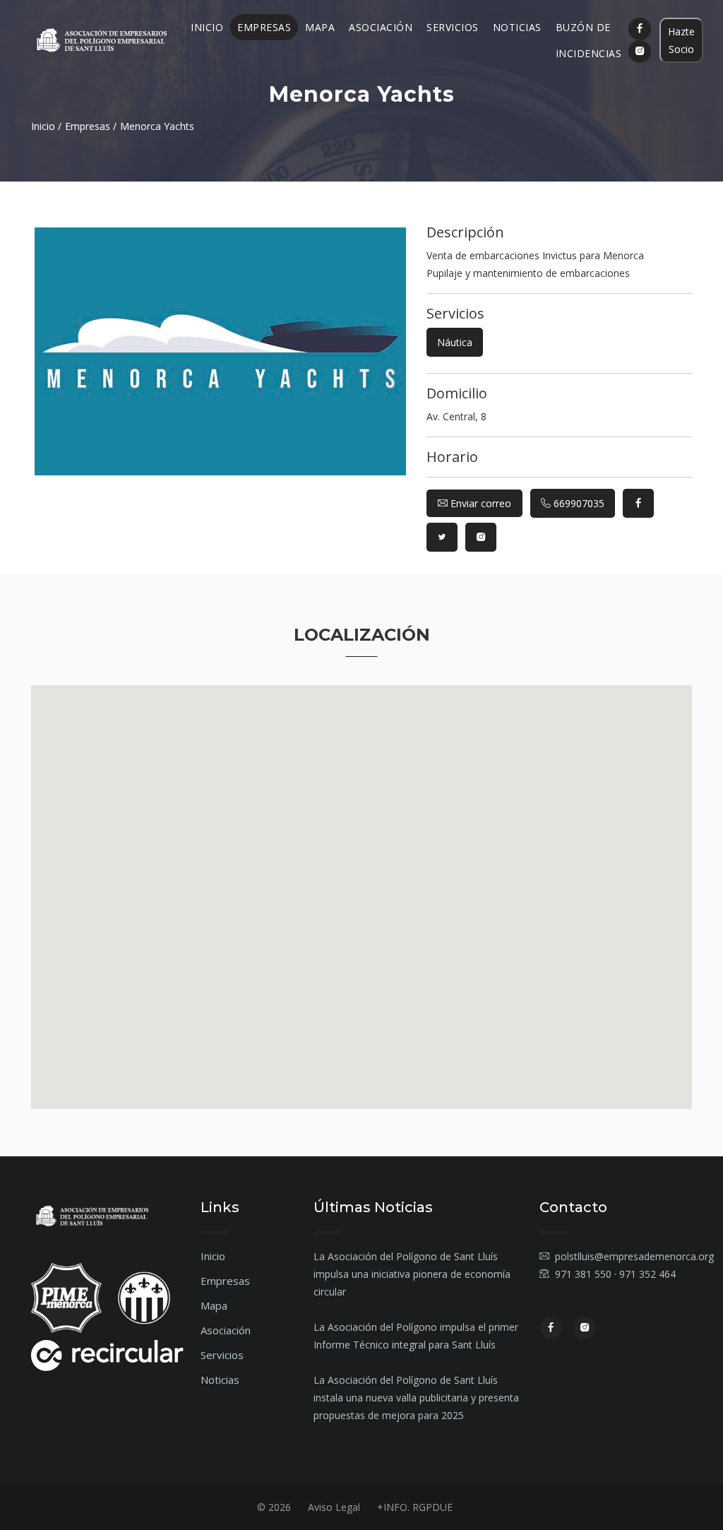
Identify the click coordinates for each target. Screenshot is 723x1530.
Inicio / (46, 126)
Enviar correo (479, 503)
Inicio (207, 27)
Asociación (380, 27)
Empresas (264, 27)
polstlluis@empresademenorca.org (634, 1256)
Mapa (320, 27)
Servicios (452, 27)
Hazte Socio (681, 40)
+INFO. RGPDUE (415, 1507)
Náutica (454, 342)
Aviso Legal (334, 1507)
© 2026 (274, 1507)
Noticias (517, 27)
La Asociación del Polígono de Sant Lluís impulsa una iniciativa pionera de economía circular (411, 1274)
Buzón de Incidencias (589, 40)
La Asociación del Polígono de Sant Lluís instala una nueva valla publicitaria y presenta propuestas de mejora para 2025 (416, 1397)
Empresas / (90, 126)
